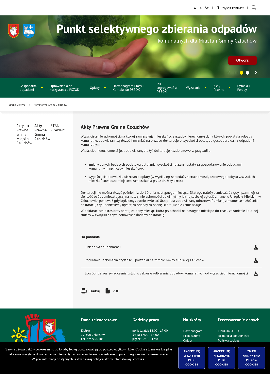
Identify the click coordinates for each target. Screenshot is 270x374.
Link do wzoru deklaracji (103, 247)
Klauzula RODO (228, 331)
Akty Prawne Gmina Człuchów (42, 132)
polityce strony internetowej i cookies (118, 359)
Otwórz (242, 60)
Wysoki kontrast (230, 7)
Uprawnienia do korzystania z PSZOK (64, 88)
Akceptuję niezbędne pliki (221, 358)
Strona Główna (17, 104)
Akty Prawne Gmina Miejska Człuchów (24, 134)
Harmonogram (192, 331)
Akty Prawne (222, 90)
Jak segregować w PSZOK (167, 88)
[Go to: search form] (254, 7)
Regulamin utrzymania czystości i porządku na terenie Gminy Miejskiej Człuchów (144, 260)
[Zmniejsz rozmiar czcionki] (195, 8)
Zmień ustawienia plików (251, 358)
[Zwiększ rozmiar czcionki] (207, 8)
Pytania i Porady (243, 88)
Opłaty (99, 90)
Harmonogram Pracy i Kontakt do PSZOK (128, 88)
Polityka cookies (228, 340)
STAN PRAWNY (57, 127)
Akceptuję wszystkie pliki (191, 358)
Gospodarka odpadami (31, 90)
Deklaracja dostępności (233, 336)
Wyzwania (196, 90)
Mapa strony (191, 336)
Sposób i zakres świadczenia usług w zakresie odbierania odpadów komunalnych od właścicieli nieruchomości (166, 273)
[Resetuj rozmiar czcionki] (201, 8)
